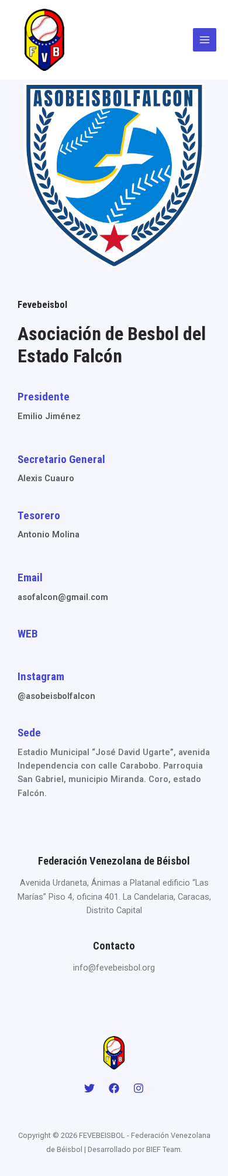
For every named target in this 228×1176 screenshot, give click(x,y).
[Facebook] (114, 1088)
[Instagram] (138, 1088)
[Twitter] (89, 1088)
